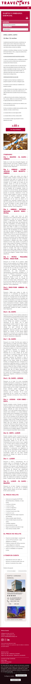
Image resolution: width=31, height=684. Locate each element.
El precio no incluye (12, 534)
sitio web (16, 603)
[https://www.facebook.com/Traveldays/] (5, 639)
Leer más (10, 671)
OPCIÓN (6, 22)
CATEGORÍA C (7, 29)
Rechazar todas (21, 675)
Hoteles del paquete (8, 568)
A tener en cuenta (11, 555)
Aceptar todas (16, 680)
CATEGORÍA (7, 26)
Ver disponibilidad (15, 129)
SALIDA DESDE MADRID (9, 24)
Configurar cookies (9, 676)
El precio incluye (11, 495)
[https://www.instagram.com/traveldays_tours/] (2, 639)
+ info (9, 603)
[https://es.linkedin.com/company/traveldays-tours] (8, 639)
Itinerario (8, 154)
